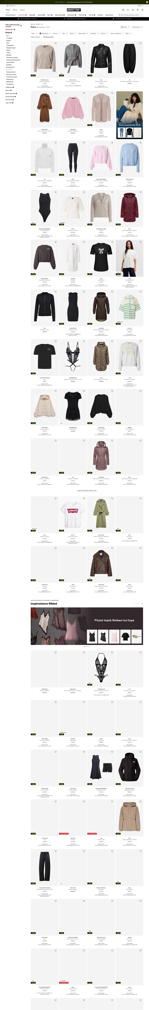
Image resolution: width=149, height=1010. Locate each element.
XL (42, 24)
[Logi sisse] (128, 10)
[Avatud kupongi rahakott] (123, 10)
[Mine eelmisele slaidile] (132, 603)
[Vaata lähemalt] (44, 88)
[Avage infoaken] (147, 2)
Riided (38, 24)
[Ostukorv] (142, 10)
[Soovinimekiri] (138, 10)
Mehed (15, 10)
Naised (8, 10)
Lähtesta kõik (49, 37)
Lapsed (22, 10)
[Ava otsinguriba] (119, 15)
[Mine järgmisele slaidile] (141, 603)
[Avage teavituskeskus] (133, 9)
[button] (125, 27)
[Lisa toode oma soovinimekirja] (56, 43)
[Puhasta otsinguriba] (142, 15)
